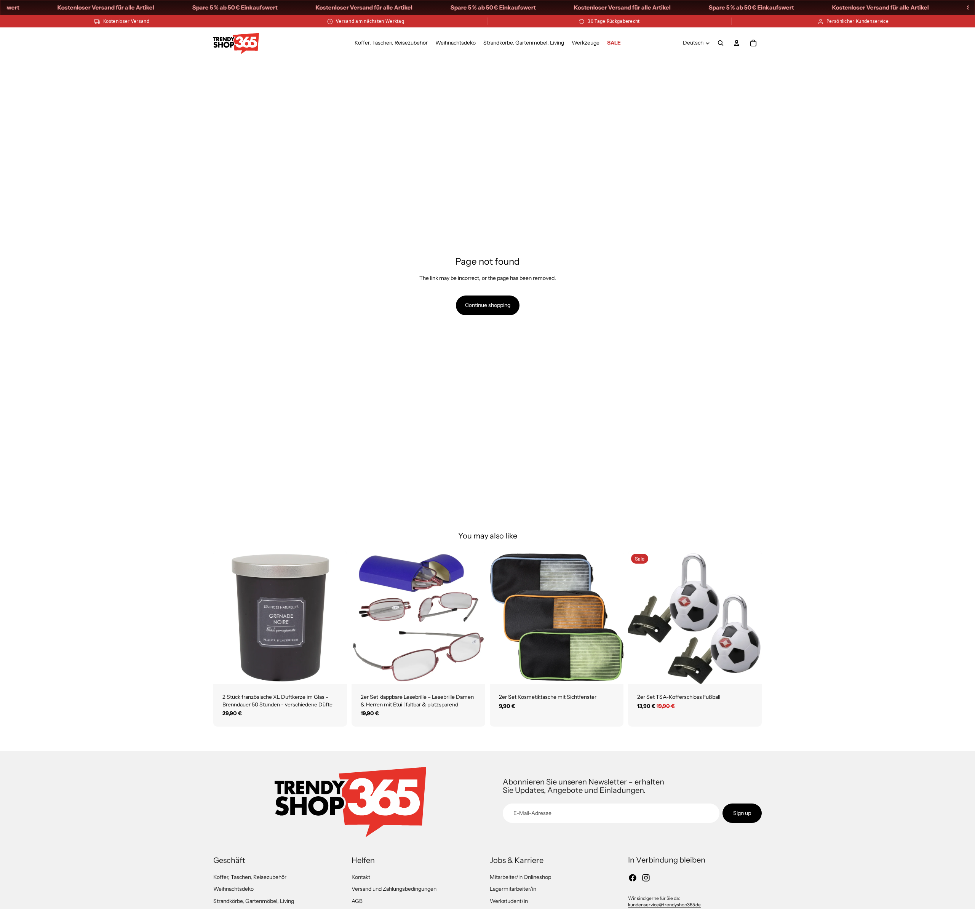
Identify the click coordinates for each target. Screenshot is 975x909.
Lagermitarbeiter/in (513, 888)
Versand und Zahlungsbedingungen (394, 888)
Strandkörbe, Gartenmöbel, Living (253, 901)
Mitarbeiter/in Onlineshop (520, 877)
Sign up (742, 813)
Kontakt (361, 877)
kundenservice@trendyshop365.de (664, 904)
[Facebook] (632, 877)
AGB (357, 901)
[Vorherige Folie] (224, 617)
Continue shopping (487, 305)
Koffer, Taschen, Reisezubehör (249, 877)
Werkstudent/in (509, 901)
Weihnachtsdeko (233, 888)
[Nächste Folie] (335, 617)
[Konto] (736, 43)
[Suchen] (720, 43)
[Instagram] (646, 877)
